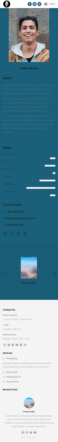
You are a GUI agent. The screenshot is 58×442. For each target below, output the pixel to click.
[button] (22, 437)
